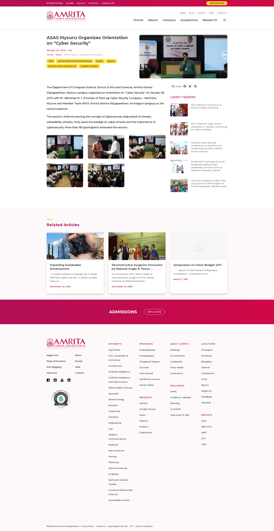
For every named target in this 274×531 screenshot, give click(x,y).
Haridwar (206, 402)
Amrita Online (146, 385)
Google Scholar (147, 409)
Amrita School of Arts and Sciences (74, 61)
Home (50, 54)
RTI (131, 526)
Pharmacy (113, 462)
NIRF (204, 432)
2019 (51, 61)
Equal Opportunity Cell (117, 526)
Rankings (175, 350)
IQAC (204, 421)
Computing (114, 411)
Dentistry (113, 417)
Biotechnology (116, 399)
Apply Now (154, 312)
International (55, 3)
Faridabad (206, 396)
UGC (203, 438)
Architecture (115, 366)
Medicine (113, 444)
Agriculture (114, 350)
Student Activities (89, 66)
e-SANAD (175, 409)
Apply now (52, 355)
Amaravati (206, 355)
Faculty (81, 3)
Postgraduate (146, 355)
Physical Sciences (117, 468)
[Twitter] (55, 380)
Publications (145, 432)
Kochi (204, 379)
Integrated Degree (149, 361)
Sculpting (113, 474)
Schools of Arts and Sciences (62, 66)
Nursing (112, 456)
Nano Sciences (116, 450)
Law (110, 428)
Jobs (211, 13)
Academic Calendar (180, 397)
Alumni (70, 3)
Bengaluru (206, 361)
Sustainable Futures (119, 500)
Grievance (100, 526)
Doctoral (144, 367)
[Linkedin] (69, 380)
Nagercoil (206, 391)
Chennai (205, 367)
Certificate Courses (149, 379)
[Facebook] (48, 380)
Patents (143, 421)
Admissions (216, 3)
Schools (93, 3)
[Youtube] (62, 380)
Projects (143, 426)
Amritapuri (206, 350)
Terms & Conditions (144, 526)
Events (202, 13)
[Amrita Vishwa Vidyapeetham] (66, 15)
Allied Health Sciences (120, 387)
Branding (175, 403)
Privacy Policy (87, 526)
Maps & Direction (56, 361)
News (183, 13)
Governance (176, 373)
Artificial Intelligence (119, 371)
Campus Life (107, 3)
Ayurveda (113, 393)
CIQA (204, 444)
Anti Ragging (54, 367)
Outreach (52, 373)
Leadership (176, 361)
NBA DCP (206, 426)
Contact (222, 13)
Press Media (176, 367)
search (224, 20)
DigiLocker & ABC (179, 415)
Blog (192, 13)
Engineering (114, 423)
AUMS (173, 391)
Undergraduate (147, 350)
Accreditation (177, 355)
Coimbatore (207, 373)
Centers (143, 403)
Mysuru (111, 61)
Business (113, 405)
